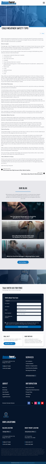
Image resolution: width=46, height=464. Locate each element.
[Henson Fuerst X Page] (32, 403)
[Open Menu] (44, 3)
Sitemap (28, 396)
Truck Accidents (29, 363)
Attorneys (4, 390)
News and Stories (30, 387)
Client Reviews (5, 394)
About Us (4, 387)
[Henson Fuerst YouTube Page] (42, 403)
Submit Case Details (23, 327)
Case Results (5, 392)
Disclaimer (28, 394)
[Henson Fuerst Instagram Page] (35, 403)
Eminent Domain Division (8, 403)
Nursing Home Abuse (31, 370)
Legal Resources (6, 396)
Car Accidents (29, 361)
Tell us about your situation (8, 317)
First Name (7, 303)
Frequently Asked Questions (32, 390)
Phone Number (8, 313)
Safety (43, 33)
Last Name (7, 306)
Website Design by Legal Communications (27, 462)
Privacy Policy (29, 392)
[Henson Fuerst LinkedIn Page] (39, 403)
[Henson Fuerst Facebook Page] (29, 403)
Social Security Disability (31, 368)
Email (6, 309)
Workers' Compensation (31, 365)
